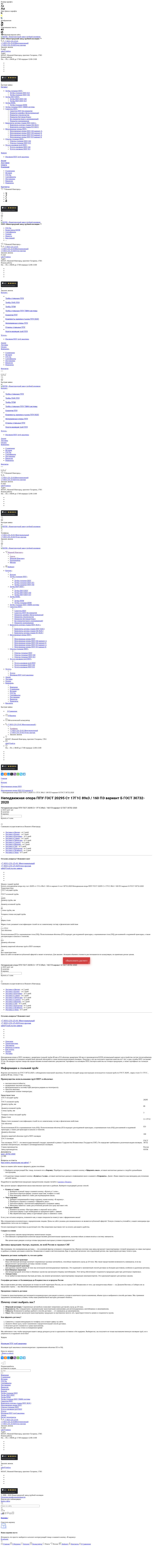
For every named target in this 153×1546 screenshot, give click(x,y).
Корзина (4, 1518)
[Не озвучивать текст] (2, 33)
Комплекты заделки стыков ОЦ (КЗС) (24, 125)
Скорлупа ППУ (11, 109)
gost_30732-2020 (8, 1154)
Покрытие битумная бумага (20, 117)
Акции (3, 161)
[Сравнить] (1, 822)
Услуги (3, 153)
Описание (9, 1041)
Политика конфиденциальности (13, 1497)
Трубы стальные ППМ (18, 105)
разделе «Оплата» (65, 1182)
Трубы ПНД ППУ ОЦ (18, 99)
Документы (9, 1045)
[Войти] (2, 216)
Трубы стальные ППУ (14, 91)
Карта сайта (5, 1501)
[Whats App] (6, 201)
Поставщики (10, 179)
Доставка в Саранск (13, 842)
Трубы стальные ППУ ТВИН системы (20, 107)
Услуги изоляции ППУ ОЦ (20, 147)
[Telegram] (6, 195)
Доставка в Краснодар (13, 848)
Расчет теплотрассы (8, 1417)
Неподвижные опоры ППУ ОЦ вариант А (26, 131)
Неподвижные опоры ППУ (16, 129)
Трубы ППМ (10, 103)
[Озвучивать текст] (2, 30)
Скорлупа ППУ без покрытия (21, 111)
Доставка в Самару (12, 838)
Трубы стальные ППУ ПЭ (20, 93)
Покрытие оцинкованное (19, 121)
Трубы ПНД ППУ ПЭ (18, 101)
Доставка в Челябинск (13, 850)
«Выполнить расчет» (76, 960)
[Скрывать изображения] (2, 25)
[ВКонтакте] (6, 193)
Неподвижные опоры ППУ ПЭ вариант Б (26, 137)
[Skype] (21, 774)
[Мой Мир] (8, 774)
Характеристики (11, 1043)
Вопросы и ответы (12, 1047)
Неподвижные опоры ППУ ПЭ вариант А (26, 135)
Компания (5, 167)
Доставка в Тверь (12, 852)
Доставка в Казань (12, 834)
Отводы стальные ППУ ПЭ (20, 143)
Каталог (4, 87)
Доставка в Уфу (11, 846)
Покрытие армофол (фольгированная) (24, 113)
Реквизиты (9, 183)
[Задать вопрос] (1, 820)
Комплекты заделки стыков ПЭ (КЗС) (24, 127)
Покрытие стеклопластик (19, 115)
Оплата (4, 165)
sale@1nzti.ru (6, 51)
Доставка (5, 163)
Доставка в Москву (12, 832)
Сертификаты (10, 177)
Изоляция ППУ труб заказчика (17, 157)
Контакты (5, 187)
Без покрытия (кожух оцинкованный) (24, 119)
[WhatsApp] (18, 774)
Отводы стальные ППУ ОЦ (20, 141)
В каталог (4, 1539)
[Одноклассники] (5, 774)
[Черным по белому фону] (1, 14)
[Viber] (6, 197)
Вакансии (9, 181)
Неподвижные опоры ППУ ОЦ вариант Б (26, 133)
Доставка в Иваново (13, 844)
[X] (11, 774)
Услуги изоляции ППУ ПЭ (20, 149)
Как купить (9, 1049)
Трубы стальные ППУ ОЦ (20, 95)
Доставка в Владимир (13, 836)
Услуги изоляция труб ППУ (16, 145)
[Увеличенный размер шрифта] (3, 9)
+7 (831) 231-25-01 (11, 41)
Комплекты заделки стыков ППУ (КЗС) (20, 123)
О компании (10, 171)
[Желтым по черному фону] (1, 16)
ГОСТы (8, 175)
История (8, 173)
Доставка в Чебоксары (14, 840)
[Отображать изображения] (2, 23)
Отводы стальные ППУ (14, 139)
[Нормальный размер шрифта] (2, 6)
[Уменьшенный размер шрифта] (2, 4)
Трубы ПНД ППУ (12, 97)
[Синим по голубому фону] (1, 18)
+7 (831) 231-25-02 (13, 45)
